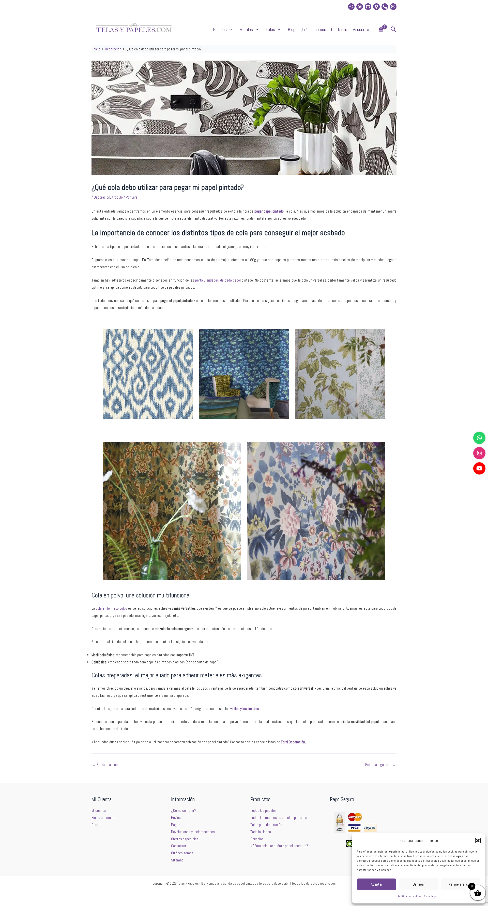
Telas (270, 29)
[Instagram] (359, 6)
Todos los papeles (263, 810)
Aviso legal (430, 896)
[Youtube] (368, 6)
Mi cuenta (360, 29)
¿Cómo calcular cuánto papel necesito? (279, 845)
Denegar (419, 884)
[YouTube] (479, 468)
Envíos (176, 817)
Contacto (339, 29)
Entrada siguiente (380, 764)
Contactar (178, 845)
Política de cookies (409, 896)
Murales (246, 29)
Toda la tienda (260, 831)
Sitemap (177, 860)
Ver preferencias (460, 884)
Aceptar (376, 884)
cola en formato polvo (111, 608)
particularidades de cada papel (218, 280)
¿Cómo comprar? (183, 810)
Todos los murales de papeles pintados (278, 817)
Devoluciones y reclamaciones (193, 831)
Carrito (96, 824)
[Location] (376, 6)
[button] (477, 840)
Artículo (117, 197)
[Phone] (385, 6)
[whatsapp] (351, 6)
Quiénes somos (313, 29)
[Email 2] (393, 6)
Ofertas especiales (185, 839)
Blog (291, 29)
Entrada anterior (106, 764)
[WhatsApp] (479, 438)
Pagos (175, 824)
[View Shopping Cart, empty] (381, 29)
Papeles (220, 29)
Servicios (257, 839)
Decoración (102, 197)
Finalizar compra (103, 817)
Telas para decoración (266, 824)
